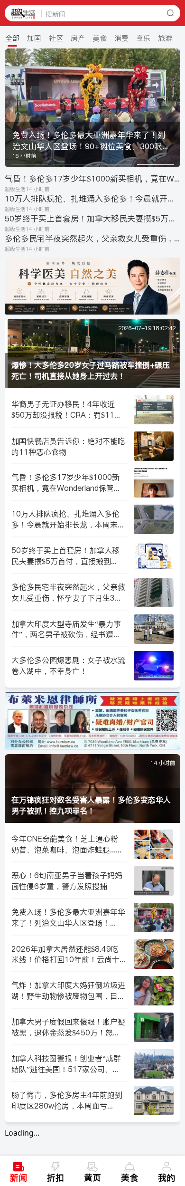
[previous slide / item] (11, 107)
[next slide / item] (173, 107)
